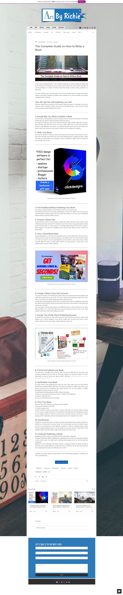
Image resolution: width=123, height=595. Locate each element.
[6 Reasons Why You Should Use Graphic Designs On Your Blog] (38, 497)
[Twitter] (82, 27)
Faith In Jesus (66, 32)
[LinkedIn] (94, 27)
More (79, 32)
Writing (73, 32)
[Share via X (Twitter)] (39, 476)
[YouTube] (85, 27)
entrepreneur (47, 468)
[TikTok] (80, 27)
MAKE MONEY (55, 468)
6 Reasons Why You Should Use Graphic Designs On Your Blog (38, 506)
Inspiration (46, 32)
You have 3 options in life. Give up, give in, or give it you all (84, 506)
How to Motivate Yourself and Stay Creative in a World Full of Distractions (61, 506)
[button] (94, 16)
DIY (52, 32)
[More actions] (87, 42)
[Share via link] (46, 476)
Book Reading (38, 32)
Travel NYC (58, 32)
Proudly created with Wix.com (63, 580)
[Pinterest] (92, 27)
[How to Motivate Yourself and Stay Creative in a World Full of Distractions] (61, 497)
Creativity (70, 468)
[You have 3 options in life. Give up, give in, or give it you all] (84, 497)
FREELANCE (38, 468)
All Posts (30, 32)
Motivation (63, 468)
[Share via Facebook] (36, 476)
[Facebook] (87, 27)
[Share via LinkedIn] (42, 476)
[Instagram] (90, 27)
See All (93, 489)
